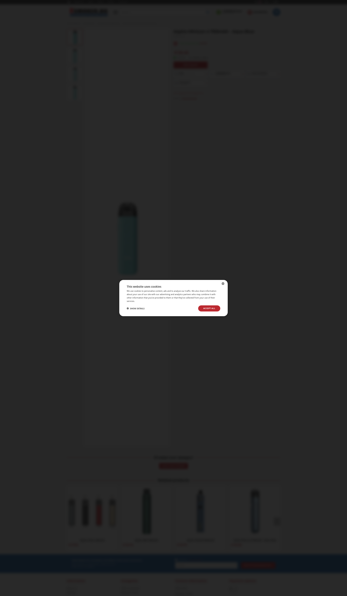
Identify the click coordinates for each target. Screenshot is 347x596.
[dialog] (173, 298)
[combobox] (223, 283)
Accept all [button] (209, 308)
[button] (135, 308)
